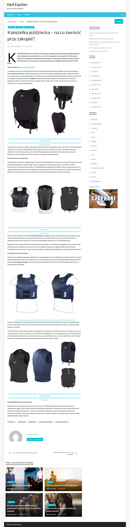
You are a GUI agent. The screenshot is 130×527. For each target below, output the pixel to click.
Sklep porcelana (94, 186)
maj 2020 (94, 102)
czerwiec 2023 (96, 67)
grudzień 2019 (96, 107)
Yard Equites (16, 4)
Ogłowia (94, 163)
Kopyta (93, 159)
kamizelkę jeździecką (26, 67)
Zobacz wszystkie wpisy (35, 439)
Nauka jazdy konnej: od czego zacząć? (101, 38)
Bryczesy (11, 502)
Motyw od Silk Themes (14, 524)
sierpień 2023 (95, 62)
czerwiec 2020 (96, 98)
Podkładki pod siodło (98, 168)
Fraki (93, 137)
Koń (19, 14)
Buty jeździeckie (96, 124)
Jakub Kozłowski (15, 46)
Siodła (93, 177)
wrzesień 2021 (96, 85)
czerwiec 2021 (96, 93)
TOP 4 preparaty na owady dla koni (61, 485)
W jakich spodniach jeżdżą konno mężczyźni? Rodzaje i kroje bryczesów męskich (24, 508)
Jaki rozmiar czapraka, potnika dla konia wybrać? (61, 509)
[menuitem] (11, 14)
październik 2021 (96, 80)
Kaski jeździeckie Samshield (19, 485)
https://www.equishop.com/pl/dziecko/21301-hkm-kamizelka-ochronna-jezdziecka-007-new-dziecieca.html (45, 320)
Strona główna (12, 21)
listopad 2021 (95, 76)
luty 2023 (94, 71)
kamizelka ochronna (62, 422)
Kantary (94, 146)
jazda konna (21, 422)
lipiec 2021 (94, 89)
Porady (27, 14)
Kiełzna (93, 150)
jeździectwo (32, 422)
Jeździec (10, 14)
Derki (93, 132)
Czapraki (50, 505)
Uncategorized (28, 27)
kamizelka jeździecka (45, 422)
